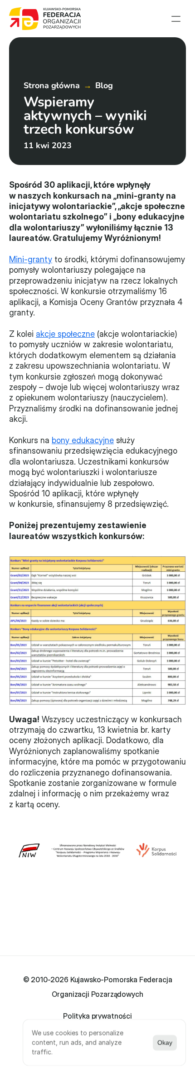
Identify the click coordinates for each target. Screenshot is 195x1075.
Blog (104, 85)
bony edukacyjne (83, 440)
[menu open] (176, 19)
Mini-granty (30, 259)
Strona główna (52, 85)
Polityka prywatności (97, 1015)
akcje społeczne (65, 334)
